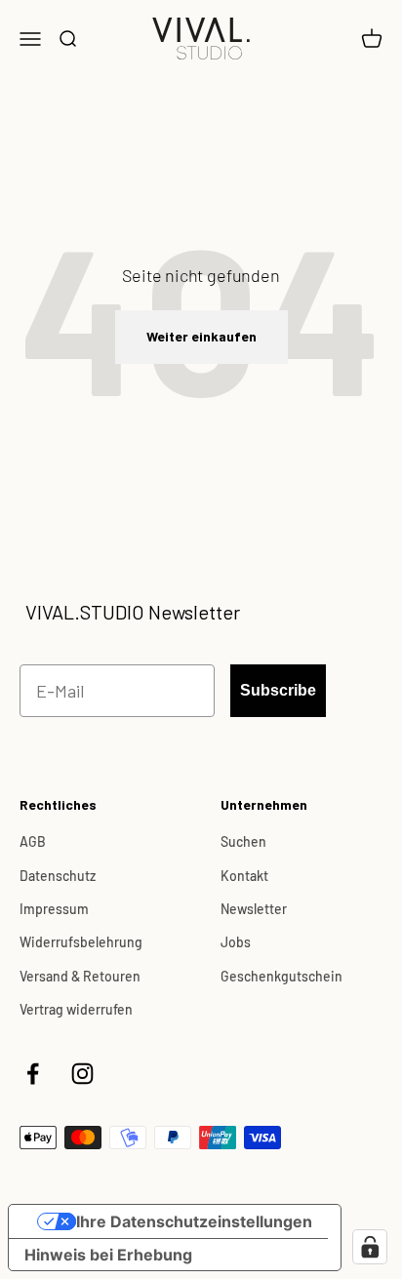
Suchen (243, 841)
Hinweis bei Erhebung (108, 1254)
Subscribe (278, 690)
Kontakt (244, 875)
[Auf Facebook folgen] (33, 1073)
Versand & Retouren (80, 976)
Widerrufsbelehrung (81, 942)
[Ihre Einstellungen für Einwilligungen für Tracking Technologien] (369, 1246)
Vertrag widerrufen (76, 1009)
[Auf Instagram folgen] (82, 1073)
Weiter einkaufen (201, 336)
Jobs (236, 942)
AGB (33, 841)
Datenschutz (58, 875)
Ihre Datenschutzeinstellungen (194, 1221)
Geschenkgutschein (281, 976)
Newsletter (254, 908)
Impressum (54, 908)
